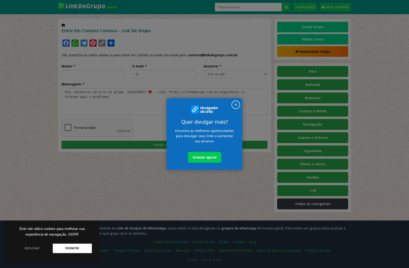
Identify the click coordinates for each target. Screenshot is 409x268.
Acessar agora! (205, 157)
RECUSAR (32, 248)
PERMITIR (72, 248)
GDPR (73, 234)
